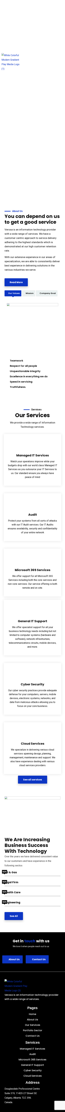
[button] (60, 62)
